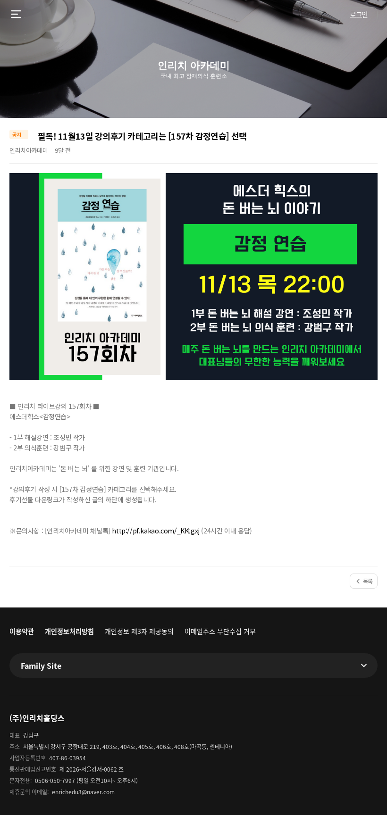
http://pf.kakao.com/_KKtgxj (155, 530)
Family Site (41, 665)
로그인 (359, 14)
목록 (368, 581)
